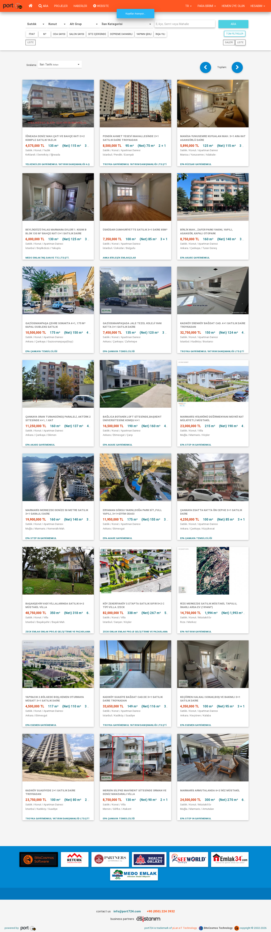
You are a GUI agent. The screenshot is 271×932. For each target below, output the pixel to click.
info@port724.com (127, 911)
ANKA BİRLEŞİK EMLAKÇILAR (119, 257)
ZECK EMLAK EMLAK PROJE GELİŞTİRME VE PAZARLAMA (57, 631)
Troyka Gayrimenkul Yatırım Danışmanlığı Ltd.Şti (135, 164)
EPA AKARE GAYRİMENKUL (195, 257)
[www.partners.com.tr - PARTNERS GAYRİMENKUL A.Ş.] (110, 859)
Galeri (229, 42)
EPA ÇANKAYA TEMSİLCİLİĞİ (41, 351)
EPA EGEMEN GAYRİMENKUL (41, 725)
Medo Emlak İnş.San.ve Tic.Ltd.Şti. (47, 257)
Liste (30, 42)
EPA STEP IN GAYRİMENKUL (195, 444)
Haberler (80, 6)
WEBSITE (102, 6)
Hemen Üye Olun (233, 6)
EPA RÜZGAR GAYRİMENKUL (195, 164)
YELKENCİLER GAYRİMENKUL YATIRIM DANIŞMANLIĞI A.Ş (57, 164)
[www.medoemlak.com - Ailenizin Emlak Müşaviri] (134, 874)
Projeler (61, 6)
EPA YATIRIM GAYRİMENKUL (195, 631)
